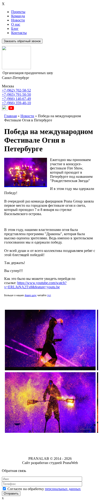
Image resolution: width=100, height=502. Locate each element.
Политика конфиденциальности (50, 450)
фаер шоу (31, 295)
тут (49, 295)
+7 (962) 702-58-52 (16, 90)
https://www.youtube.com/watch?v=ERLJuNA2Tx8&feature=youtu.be (35, 285)
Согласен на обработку (44, 489)
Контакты (19, 33)
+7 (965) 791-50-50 (16, 94)
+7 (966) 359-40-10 (16, 103)
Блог (15, 29)
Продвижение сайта (34, 442)
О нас (15, 24)
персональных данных (63, 489)
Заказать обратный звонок (22, 41)
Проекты (18, 12)
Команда (18, 16)
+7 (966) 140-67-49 (16, 99)
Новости (18, 20)
